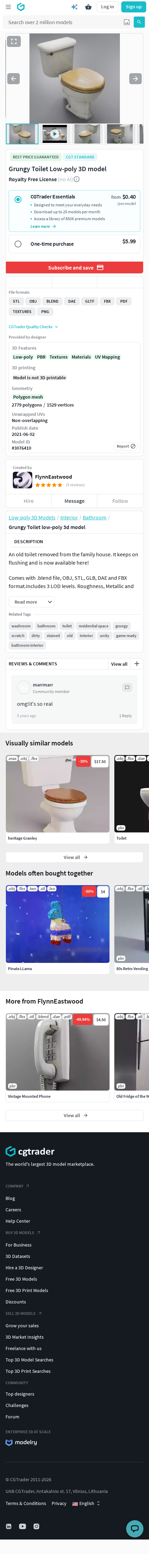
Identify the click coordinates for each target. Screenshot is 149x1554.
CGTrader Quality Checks (30, 326)
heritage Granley (22, 838)
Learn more (40, 226)
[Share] (120, 282)
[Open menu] (8, 6)
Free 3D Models (21, 1279)
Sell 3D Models (21, 1313)
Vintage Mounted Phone (29, 1096)
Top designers (20, 1394)
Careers (13, 1209)
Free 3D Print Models (27, 1290)
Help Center (18, 1221)
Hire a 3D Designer (24, 1267)
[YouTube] (23, 1526)
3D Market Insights (25, 1337)
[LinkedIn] (9, 1526)
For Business (19, 1245)
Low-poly (23, 357)
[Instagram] (37, 1526)
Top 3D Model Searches (29, 1360)
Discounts (16, 1302)
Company (14, 1186)
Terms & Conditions (26, 1503)
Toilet (121, 838)
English (83, 1503)
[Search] (139, 22)
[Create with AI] (74, 6)
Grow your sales (22, 1325)
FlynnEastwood (53, 476)
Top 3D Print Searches (28, 1371)
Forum (12, 1417)
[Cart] (88, 6)
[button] (126, 22)
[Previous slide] (13, 78)
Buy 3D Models (20, 1232)
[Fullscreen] (14, 41)
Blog (10, 1198)
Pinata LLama (20, 968)
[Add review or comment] (136, 663)
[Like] (29, 282)
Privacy (59, 1503)
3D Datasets (18, 1256)
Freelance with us (24, 1348)
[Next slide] (135, 78)
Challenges (17, 1405)
